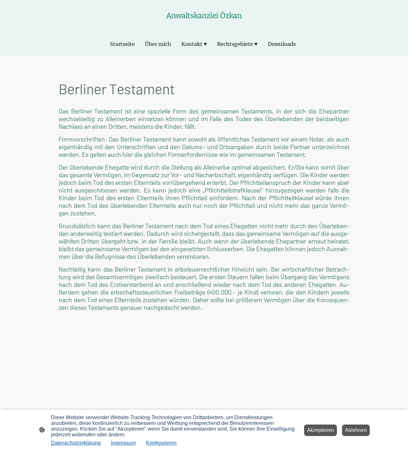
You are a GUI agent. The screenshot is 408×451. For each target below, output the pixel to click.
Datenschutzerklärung (76, 443)
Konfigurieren (161, 443)
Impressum (123, 443)
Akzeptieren (320, 430)
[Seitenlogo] (204, 24)
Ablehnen (356, 430)
